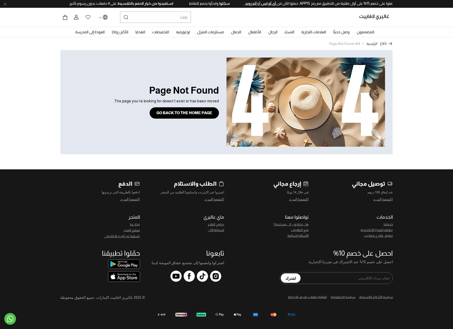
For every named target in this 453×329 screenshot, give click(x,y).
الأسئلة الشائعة (298, 235)
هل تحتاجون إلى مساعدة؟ (291, 224)
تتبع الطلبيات (300, 230)
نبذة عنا (135, 224)
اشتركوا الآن (216, 230)
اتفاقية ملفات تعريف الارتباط (307, 297)
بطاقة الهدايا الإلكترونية (377, 230)
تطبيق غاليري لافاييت (378, 235)
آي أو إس (260, 3)
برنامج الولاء (216, 224)
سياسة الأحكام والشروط (376, 297)
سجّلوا (215, 3)
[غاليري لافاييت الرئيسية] (376, 17)
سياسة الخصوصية (343, 297)
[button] (365, 32)
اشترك (290, 278)
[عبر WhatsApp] (10, 319)
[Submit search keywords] (126, 17)
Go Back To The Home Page (184, 113)
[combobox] (155, 17)
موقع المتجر (131, 230)
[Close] (5, 4)
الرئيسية (371, 44)
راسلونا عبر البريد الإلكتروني (122, 236)
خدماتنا (388, 224)
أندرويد (242, 3)
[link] (313, 32)
